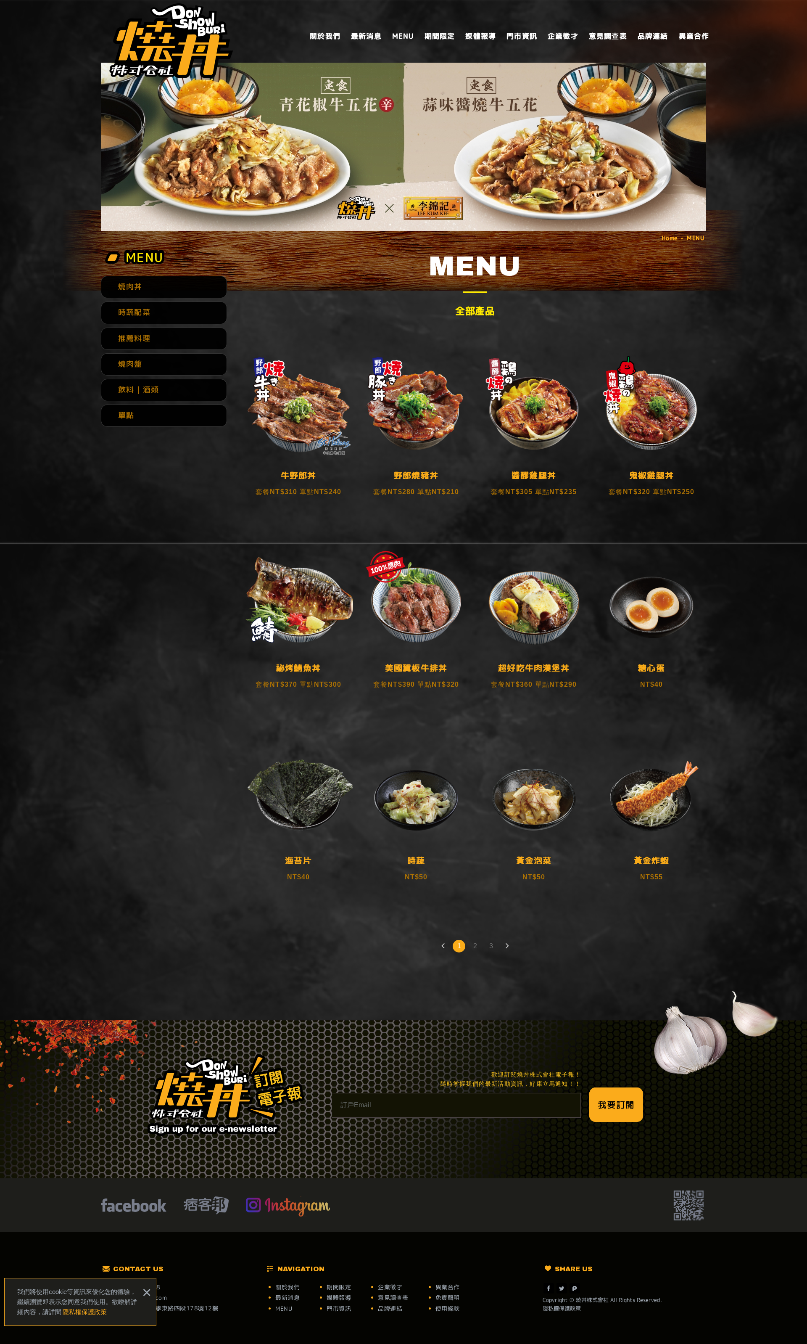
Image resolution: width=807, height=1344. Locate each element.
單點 (126, 415)
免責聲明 (447, 1298)
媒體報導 (480, 36)
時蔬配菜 (134, 312)
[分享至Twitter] (561, 1288)
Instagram (288, 1206)
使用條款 (447, 1308)
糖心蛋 (651, 623)
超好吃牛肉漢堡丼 (533, 623)
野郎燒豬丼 (416, 431)
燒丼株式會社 (171, 41)
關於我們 (325, 36)
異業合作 (694, 36)
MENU (403, 36)
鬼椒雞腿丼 (651, 431)
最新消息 (366, 36)
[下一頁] (507, 946)
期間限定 (440, 36)
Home (670, 238)
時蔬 (416, 816)
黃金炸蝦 (651, 816)
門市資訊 (521, 36)
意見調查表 (608, 36)
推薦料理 (134, 338)
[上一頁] (443, 946)
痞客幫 (206, 1206)
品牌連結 (653, 36)
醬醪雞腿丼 (533, 431)
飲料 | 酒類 (138, 389)
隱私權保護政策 (85, 1311)
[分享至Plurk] (575, 1288)
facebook (133, 1206)
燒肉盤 (130, 364)
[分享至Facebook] (548, 1288)
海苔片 (298, 816)
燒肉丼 (130, 286)
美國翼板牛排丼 (416, 623)
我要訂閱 (616, 1104)
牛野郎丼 (298, 431)
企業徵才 (563, 36)
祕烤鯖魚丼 (298, 623)
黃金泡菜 (533, 816)
